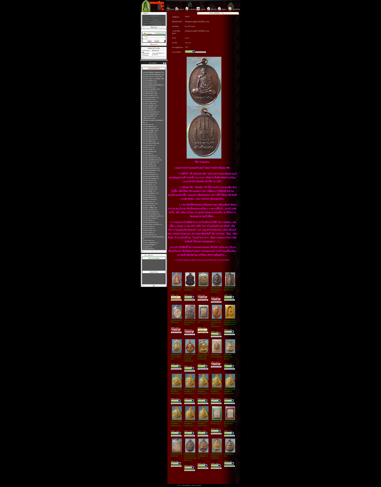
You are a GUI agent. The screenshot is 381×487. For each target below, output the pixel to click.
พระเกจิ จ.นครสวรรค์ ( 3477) (151, 112)
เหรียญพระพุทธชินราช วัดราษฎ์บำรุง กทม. (176, 357)
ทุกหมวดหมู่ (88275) (154, 68)
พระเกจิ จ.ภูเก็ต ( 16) (148, 232)
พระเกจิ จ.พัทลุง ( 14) (149, 220)
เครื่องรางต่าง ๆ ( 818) (149, 118)
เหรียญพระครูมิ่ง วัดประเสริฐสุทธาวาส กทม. (202, 456)
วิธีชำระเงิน (214, 9)
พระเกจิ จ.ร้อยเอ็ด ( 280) (149, 151)
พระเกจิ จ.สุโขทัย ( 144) (149, 133)
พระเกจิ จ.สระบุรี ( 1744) (150, 91)
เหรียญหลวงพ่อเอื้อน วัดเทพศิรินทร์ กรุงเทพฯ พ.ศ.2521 (176, 391)
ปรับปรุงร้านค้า (236, 9)
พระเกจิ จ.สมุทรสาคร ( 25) (150, 222)
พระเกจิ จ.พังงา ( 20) (148, 240)
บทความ (181, 9)
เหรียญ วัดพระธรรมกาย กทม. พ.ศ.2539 (228, 357)
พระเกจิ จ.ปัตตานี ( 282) (149, 126)
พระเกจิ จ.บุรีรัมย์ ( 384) (149, 108)
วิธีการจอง (154, 27)
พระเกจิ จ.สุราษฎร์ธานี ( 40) (151, 212)
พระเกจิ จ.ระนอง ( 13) (149, 205)
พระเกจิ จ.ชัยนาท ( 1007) (150, 135)
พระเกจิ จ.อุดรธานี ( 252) (150, 155)
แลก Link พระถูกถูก (153, 258)
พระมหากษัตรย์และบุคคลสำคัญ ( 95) (153, 85)
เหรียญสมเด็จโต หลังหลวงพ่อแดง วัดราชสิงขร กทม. (216, 456)
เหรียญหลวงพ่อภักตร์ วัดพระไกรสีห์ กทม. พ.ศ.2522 (190, 322)
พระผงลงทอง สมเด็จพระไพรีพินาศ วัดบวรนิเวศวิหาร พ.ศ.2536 (230, 322)
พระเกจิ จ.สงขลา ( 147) (149, 145)
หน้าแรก (172, 9)
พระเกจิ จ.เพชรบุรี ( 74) (149, 110)
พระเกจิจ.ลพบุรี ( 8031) (149, 87)
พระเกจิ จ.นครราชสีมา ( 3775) (151, 89)
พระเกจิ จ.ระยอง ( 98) (149, 172)
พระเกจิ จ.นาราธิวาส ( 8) (150, 199)
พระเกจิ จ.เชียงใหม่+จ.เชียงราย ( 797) (153, 72)
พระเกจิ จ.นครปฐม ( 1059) (150, 130)
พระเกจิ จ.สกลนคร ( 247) (150, 210)
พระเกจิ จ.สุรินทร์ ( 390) (149, 197)
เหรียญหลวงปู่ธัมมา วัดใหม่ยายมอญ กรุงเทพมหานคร (202, 357)
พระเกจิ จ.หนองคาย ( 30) (150, 189)
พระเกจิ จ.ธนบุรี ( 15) (149, 149)
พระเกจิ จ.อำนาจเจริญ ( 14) (150, 218)
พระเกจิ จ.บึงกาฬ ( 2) (149, 249)
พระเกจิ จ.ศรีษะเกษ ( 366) (150, 137)
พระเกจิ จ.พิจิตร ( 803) (149, 141)
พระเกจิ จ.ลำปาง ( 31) (149, 195)
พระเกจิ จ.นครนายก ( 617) (150, 139)
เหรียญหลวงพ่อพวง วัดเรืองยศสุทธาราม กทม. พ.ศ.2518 (216, 290)
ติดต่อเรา (224, 9)
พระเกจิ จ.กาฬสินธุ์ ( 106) (150, 207)
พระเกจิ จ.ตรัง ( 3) (148, 153)
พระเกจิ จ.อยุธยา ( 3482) (150, 83)
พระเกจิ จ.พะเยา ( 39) (149, 201)
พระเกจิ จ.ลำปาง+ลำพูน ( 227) (151, 214)
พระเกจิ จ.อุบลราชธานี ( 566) (151, 143)
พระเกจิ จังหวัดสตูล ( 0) (149, 244)
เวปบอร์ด (203, 9)
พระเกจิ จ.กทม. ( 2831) (149, 99)
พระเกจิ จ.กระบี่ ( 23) (148, 228)
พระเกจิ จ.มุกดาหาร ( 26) (150, 235)
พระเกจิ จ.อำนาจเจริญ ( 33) (150, 178)
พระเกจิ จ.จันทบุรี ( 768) (149, 116)
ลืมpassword (153, 44)
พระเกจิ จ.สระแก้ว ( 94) (149, 180)
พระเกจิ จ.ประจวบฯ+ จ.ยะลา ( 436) (152, 76)
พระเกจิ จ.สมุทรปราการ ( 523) (151, 158)
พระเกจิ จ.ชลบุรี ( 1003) (149, 164)
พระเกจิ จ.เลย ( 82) (148, 124)
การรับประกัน (192, 9)
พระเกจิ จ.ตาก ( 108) (148, 147)
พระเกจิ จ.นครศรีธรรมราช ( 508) (152, 160)
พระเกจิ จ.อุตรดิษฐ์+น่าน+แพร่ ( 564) (153, 216)
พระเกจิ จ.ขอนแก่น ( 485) (150, 187)
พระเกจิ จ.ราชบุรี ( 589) (149, 103)
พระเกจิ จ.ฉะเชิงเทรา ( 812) (150, 193)
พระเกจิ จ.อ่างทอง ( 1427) (150, 95)
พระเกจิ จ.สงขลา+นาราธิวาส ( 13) (152, 224)
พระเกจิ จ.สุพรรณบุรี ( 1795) (151, 97)
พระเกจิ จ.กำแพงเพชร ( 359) (151, 162)
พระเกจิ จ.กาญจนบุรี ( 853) (150, 114)
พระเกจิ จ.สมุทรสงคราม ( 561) (151, 170)
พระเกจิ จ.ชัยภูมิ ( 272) (149, 191)
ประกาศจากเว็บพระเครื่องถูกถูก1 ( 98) (153, 74)
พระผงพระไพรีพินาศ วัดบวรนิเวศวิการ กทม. (230, 423)
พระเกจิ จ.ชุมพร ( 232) (149, 185)
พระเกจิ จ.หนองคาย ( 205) (150, 101)
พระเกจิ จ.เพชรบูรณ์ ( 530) (150, 174)
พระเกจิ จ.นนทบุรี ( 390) (149, 166)
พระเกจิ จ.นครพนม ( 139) (150, 203)
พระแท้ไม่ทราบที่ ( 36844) (150, 93)
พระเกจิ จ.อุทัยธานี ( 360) (150, 183)
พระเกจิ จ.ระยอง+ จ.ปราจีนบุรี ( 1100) (153, 78)
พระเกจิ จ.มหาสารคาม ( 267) (151, 168)
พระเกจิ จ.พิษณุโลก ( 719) (150, 106)
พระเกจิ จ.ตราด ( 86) (148, 226)
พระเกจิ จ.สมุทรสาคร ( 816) (151, 176)
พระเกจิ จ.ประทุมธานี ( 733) (151, 128)
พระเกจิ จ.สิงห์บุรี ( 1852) (150, 81)
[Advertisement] (203, 479)
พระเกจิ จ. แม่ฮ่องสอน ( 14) (150, 242)
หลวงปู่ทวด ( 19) (147, 247)
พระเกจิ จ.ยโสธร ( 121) (149, 230)
